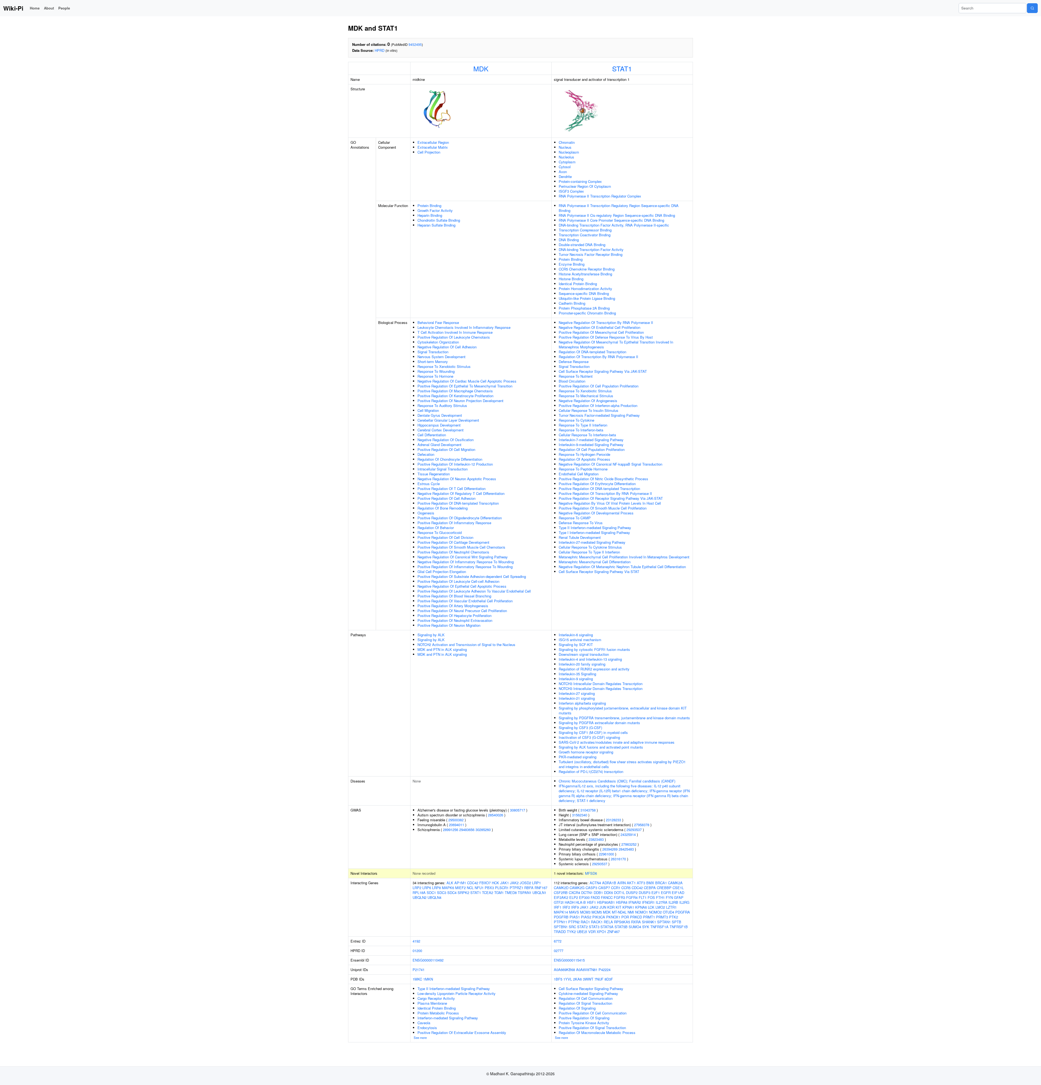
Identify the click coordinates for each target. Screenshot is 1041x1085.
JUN (602, 907)
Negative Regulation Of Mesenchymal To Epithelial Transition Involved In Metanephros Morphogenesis (616, 344)
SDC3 (441, 892)
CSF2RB (561, 892)
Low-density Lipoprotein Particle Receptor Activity (456, 993)
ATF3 (641, 882)
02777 (558, 950)
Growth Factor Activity (435, 210)
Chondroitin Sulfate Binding (438, 220)
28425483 (626, 849)
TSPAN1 (524, 892)
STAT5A (606, 926)
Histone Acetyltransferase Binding (585, 273)
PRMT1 (649, 916)
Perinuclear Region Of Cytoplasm (585, 186)
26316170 (618, 858)
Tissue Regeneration (433, 473)
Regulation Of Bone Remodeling (442, 508)
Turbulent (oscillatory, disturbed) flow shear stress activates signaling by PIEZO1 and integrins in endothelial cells (622, 764)
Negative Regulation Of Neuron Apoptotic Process (456, 478)
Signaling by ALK (431, 634)
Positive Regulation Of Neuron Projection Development (460, 400)
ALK (449, 882)
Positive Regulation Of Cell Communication (592, 1013)
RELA (608, 921)
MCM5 (597, 912)
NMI (631, 912)
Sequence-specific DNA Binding (584, 293)
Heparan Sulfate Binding (436, 225)
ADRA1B (609, 882)
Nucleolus (566, 157)
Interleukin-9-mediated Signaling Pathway (591, 444)
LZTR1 (671, 907)
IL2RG (684, 902)
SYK (645, 926)
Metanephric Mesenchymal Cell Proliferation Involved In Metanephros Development (624, 556)
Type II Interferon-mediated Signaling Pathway (595, 527)
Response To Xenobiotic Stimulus (444, 366)
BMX (650, 882)
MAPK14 (561, 912)
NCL (470, 887)
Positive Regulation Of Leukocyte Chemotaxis (453, 337)
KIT (618, 907)
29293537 (634, 829)
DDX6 (608, 892)
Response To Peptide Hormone (583, 469)
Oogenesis (425, 513)
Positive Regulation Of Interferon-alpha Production (598, 405)
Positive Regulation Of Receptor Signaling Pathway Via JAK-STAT (611, 498)
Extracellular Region (433, 142)
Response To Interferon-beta (581, 429)
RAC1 (585, 921)
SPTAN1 (664, 921)
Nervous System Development (441, 356)
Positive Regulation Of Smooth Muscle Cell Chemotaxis (461, 547)
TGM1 (499, 892)
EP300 (584, 897)
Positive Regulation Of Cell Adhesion (446, 498)
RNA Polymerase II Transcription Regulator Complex (600, 196)
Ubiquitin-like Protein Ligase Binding (587, 298)
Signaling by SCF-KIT (576, 644)
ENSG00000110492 (428, 960)
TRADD (560, 931)
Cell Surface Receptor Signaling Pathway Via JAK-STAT (603, 371)
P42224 (605, 969)
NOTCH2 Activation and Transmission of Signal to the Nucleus (466, 644)
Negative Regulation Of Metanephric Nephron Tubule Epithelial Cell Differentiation (622, 566)
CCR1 (615, 887)
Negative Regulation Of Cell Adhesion (447, 346)
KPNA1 (628, 907)
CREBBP (664, 887)
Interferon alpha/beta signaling (582, 703)
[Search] (1032, 8)
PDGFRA (682, 912)
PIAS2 (586, 916)
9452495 (415, 44)
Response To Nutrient (576, 376)
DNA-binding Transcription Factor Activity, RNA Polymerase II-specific (614, 225)
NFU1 (479, 887)
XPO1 (601, 931)
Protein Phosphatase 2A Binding (584, 308)
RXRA (636, 921)
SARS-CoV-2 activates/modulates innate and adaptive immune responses (616, 742)
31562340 (579, 814)
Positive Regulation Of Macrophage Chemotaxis (455, 390)
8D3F (609, 979)
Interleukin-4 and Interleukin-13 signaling (590, 659)
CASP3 (591, 887)
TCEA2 (487, 892)
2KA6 (577, 979)
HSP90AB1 (606, 902)
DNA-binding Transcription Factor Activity (591, 249)
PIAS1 (575, 916)
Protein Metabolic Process (438, 1013)
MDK (481, 68)
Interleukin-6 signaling (576, 634)
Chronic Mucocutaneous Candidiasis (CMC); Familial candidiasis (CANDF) (617, 781)
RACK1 (597, 921)
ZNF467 (613, 931)
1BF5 (558, 979)
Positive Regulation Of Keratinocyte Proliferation (455, 395)
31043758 (588, 810)
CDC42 (472, 882)
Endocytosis (427, 1027)
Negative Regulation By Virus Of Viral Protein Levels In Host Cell (610, 503)
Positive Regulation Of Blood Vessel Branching (454, 596)
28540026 (495, 814)
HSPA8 (621, 902)
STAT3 (594, 926)
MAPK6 (448, 887)
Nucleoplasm (569, 152)
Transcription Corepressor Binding (585, 230)
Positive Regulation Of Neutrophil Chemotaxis (453, 552)
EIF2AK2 (561, 897)
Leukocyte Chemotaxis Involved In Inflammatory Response (463, 327)
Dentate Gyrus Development (439, 415)
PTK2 (673, 916)
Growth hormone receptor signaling (586, 752)
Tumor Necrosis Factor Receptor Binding (590, 254)
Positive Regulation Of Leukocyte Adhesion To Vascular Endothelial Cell (474, 591)
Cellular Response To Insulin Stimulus (588, 410)
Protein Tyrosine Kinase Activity (584, 1022)
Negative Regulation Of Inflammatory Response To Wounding (465, 561)
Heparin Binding (429, 215)
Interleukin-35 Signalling (577, 673)
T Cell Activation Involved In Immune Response (455, 332)
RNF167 (541, 887)
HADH (569, 902)
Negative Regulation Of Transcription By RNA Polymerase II (606, 322)
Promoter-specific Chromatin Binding (587, 313)
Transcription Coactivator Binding (585, 234)
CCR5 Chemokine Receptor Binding (587, 269)
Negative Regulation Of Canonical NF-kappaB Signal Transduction (610, 464)
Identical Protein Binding (578, 283)
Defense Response (574, 361)
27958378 (641, 824)
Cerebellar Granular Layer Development (448, 420)
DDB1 (598, 892)
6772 (557, 941)
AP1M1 (460, 882)
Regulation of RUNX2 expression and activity (594, 669)
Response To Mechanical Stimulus (586, 395)
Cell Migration (428, 410)
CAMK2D (561, 887)
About (49, 8)
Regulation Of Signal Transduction (585, 1003)
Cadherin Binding (572, 303)
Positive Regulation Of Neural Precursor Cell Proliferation (462, 610)
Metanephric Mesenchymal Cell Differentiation (595, 561)
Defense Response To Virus (581, 522)
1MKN (428, 979)
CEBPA (650, 887)
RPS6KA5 (622, 921)
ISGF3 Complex (571, 191)
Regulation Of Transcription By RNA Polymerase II (598, 356)
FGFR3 (619, 897)
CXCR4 (574, 892)
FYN (669, 897)
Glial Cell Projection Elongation (441, 571)
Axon (563, 171)
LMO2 (660, 907)
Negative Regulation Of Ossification (445, 439)
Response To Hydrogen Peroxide (584, 454)
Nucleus (565, 147)
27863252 (629, 844)
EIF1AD (678, 892)
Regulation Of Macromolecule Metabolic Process (597, 1032)
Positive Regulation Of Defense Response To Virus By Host (606, 337)
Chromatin (567, 142)
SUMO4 (635, 926)
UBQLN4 (434, 897)
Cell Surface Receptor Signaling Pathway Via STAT (599, 571)
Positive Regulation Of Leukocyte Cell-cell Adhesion (458, 581)
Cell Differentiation (431, 434)
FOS (651, 897)
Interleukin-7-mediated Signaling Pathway (591, 439)
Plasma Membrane (432, 1003)
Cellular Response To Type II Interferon (589, 552)
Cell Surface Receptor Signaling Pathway (591, 988)
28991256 (450, 829)
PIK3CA (598, 916)
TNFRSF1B (679, 926)
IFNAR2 (634, 902)
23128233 (613, 819)
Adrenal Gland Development (439, 444)
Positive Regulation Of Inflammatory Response (454, 522)
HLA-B (581, 902)
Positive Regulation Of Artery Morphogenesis (452, 605)
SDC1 (431, 892)
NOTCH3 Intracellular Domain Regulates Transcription (600, 683)
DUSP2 (632, 892)
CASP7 (604, 887)
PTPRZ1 (516, 887)
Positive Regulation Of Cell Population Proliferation (598, 386)
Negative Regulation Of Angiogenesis (588, 400)
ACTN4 (595, 882)
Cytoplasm (567, 161)
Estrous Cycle (428, 483)
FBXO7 (485, 882)
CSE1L (678, 887)
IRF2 (566, 907)
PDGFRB (561, 916)
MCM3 (585, 912)
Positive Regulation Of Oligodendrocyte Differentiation (459, 517)
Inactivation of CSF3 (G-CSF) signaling (589, 737)
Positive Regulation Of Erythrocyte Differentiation (597, 483)
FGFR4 (632, 897)
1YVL (567, 979)
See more (420, 1037)
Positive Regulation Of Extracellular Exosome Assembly (461, 1032)
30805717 (517, 810)
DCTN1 (587, 892)
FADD (595, 897)
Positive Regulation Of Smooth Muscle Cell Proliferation (603, 508)
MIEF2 (460, 887)
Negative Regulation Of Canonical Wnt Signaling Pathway (462, 556)
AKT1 (631, 882)
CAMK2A (675, 882)
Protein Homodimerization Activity (585, 288)
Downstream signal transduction (584, 654)
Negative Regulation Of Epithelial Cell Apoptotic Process (461, 586)
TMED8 (511, 892)
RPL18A (419, 892)
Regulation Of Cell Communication (586, 998)
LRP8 (436, 887)
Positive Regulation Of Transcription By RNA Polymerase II (605, 493)
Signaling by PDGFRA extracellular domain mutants (599, 722)
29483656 (466, 829)
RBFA (529, 887)
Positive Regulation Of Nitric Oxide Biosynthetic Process (603, 478)
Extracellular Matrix (432, 147)
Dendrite (565, 176)
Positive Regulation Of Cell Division (445, 537)
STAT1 (622, 68)
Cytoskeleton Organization (438, 342)
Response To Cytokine (576, 420)
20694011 (456, 824)
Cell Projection (428, 152)
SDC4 (452, 892)
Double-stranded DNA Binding (582, 244)
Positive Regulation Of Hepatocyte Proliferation (454, 615)
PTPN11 (560, 921)
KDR (611, 907)
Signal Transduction (432, 351)
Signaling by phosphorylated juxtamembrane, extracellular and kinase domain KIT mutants (623, 710)
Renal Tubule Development (580, 537)
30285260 (483, 829)
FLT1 (643, 897)
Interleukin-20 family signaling (582, 664)
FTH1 (660, 897)
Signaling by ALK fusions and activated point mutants (601, 747)
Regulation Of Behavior (435, 527)
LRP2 (417, 887)
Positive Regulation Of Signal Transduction (592, 1027)
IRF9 (575, 907)
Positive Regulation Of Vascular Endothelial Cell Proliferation (465, 600)
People (64, 8)
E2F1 (655, 892)
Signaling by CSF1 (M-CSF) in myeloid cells (593, 732)
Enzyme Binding (571, 264)
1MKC (417, 979)
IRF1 (557, 907)
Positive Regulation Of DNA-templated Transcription (458, 503)
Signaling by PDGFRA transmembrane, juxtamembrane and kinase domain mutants (624, 717)
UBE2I (582, 931)
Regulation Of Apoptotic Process (584, 459)
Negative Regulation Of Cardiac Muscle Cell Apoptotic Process (466, 381)
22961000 (606, 854)
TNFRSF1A (659, 926)
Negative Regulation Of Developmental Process (596, 513)
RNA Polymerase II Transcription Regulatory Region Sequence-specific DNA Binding (619, 208)
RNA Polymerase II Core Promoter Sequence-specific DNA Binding (611, 220)
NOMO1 (641, 912)
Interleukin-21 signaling (577, 698)
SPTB (676, 921)
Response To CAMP (575, 517)
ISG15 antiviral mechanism (580, 639)
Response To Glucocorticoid (439, 532)
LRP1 (536, 882)
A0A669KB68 (564, 969)
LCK (651, 907)
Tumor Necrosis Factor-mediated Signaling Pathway (599, 415)
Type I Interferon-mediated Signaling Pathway (594, 532)
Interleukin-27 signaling (577, 693)
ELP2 (573, 897)
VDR (592, 931)
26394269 (610, 849)
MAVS (574, 912)
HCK (495, 882)
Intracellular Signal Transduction (442, 469)
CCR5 (626, 887)
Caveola (423, 1022)
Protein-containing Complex (580, 181)
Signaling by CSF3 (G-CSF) (580, 727)
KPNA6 (641, 907)
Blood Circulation (572, 381)
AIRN (621, 882)
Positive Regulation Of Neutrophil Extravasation (454, 620)
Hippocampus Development (439, 425)
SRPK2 (463, 892)
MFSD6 (591, 873)
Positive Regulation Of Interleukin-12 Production (455, 464)
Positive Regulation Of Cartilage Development (453, 542)
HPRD (379, 50)
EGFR (666, 892)
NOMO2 (655, 912)
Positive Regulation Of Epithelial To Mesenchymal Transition (464, 386)
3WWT (588, 979)
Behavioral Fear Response (438, 322)
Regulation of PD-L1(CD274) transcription (591, 771)
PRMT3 (662, 916)
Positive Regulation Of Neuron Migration (448, 625)
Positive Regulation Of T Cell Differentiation (451, 488)
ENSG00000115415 (569, 960)
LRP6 (426, 887)
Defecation (425, 454)
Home (35, 8)
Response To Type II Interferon (583, 425)
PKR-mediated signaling (577, 756)
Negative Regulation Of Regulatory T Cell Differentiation (461, 493)
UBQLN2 (419, 897)
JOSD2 (525, 882)
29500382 (456, 819)
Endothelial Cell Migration (579, 473)
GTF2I (559, 902)
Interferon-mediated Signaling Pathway (447, 1017)
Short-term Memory (432, 361)
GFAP (678, 897)
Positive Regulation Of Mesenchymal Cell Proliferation (601, 332)
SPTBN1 (561, 926)
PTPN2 (574, 921)
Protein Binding (429, 205)
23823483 (596, 839)
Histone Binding (571, 278)
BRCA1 (661, 882)
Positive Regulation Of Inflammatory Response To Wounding (465, 566)
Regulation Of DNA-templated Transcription (592, 351)
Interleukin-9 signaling (576, 678)
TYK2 (571, 931)
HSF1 (591, 902)
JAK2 (514, 882)
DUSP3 (644, 892)
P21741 (419, 969)
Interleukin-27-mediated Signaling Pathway (592, 542)
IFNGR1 (648, 902)
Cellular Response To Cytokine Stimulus (590, 547)
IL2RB (673, 902)
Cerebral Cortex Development (440, 429)
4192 (416, 941)
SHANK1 (649, 921)
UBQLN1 (539, 892)
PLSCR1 (502, 887)
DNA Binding (569, 239)
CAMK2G (577, 887)
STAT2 (582, 926)
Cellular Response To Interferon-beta (587, 434)
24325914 (628, 834)
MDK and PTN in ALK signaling (442, 649)
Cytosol (565, 166)
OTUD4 (668, 912)
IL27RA (661, 902)
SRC (572, 926)
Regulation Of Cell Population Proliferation (592, 449)
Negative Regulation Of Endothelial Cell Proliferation (599, 327)
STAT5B (621, 926)
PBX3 (489, 887)
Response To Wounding (436, 371)
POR (625, 916)
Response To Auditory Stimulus (442, 405)
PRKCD (636, 916)
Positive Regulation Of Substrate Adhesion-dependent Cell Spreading (471, 576)
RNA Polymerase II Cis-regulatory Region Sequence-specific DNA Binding (617, 215)
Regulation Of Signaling (577, 1008)
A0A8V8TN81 (586, 969)
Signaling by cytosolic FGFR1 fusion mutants (594, 649)
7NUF (599, 979)
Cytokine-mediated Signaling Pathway (588, 993)
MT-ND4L (619, 912)
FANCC (607, 897)
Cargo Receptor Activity (436, 998)
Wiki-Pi (13, 8)
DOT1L (619, 892)
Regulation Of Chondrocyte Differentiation (449, 459)
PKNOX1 (613, 916)
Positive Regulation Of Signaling (584, 1017)
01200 (417, 950)
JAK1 (504, 882)
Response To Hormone (435, 376)
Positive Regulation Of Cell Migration (446, 449)
